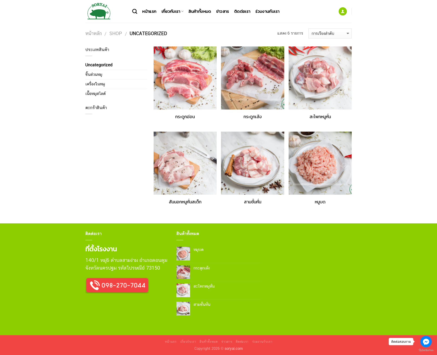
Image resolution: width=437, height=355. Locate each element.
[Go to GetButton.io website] (426, 350)
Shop (115, 33)
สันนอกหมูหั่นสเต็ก (185, 202)
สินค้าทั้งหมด (199, 11)
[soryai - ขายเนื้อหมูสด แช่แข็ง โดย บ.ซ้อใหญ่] (105, 11)
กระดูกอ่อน (185, 117)
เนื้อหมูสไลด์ (95, 93)
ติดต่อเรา (242, 11)
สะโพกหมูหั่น (320, 117)
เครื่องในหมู (95, 84)
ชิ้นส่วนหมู (93, 74)
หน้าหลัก (93, 33)
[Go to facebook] (426, 341)
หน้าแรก (149, 11)
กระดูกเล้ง (253, 117)
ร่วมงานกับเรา (267, 11)
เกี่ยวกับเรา (171, 11)
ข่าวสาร (222, 11)
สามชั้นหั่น (252, 202)
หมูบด (320, 202)
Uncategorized (98, 64)
